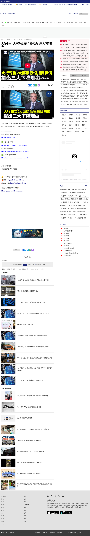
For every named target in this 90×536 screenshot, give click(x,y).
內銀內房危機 (68, 243)
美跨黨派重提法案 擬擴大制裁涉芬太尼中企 (75, 67)
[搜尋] (89, 14)
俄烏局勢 (66, 240)
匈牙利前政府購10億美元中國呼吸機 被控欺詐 (75, 93)
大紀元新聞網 (28, 39)
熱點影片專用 (18, 39)
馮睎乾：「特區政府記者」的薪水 (73, 87)
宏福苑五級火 (68, 255)
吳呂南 (78, 118)
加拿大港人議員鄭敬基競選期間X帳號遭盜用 (75, 90)
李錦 (83, 125)
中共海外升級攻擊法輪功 (71, 253)
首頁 (2, 22)
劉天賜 (78, 115)
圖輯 (25, 518)
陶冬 (63, 132)
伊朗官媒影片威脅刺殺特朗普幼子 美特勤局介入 (75, 104)
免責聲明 (52, 532)
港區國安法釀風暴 (69, 248)
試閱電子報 (3, 13)
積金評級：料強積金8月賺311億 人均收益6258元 (74, 70)
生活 (55, 22)
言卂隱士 (79, 128)
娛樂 (2, 25)
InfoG (42, 22)
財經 (37, 22)
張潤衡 (77, 125)
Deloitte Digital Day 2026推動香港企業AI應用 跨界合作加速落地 (75, 50)
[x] (59, 496)
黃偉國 (64, 121)
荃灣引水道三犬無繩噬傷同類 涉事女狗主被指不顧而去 (75, 82)
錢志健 (64, 118)
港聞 (24, 22)
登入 (25, 264)
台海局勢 (66, 233)
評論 (51, 22)
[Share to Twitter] (31, 85)
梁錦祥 (71, 118)
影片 (2, 39)
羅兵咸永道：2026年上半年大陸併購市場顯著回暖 (75, 45)
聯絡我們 (45, 532)
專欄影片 (9, 39)
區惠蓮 (64, 135)
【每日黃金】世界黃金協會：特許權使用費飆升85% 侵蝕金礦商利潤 (75, 79)
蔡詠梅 (85, 121)
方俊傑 (85, 115)
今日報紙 (3, 496)
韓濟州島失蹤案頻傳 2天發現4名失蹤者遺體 (75, 85)
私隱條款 (59, 532)
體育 (80, 22)
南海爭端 (66, 236)
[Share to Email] (39, 85)
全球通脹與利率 (68, 231)
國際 (33, 22)
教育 (85, 22)
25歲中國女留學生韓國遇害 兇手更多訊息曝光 (75, 61)
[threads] (55, 496)
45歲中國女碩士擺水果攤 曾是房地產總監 (75, 101)
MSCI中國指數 (22, 269)
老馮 (86, 128)
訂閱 (35, 264)
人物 (2, 524)
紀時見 (66, 228)
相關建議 (37, 532)
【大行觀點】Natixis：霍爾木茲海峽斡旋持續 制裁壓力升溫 (75, 47)
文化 (64, 22)
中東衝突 (66, 238)
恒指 (14, 269)
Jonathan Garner (33, 269)
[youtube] (63, 496)
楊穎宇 (78, 121)
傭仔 (70, 125)
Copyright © (68, 532)
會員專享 (9, 22)
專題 (2, 518)
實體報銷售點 (12, 13)
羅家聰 (85, 118)
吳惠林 (64, 128)
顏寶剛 (71, 121)
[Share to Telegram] (34, 85)
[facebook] (51, 496)
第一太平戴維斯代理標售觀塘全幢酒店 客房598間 (75, 53)
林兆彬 (64, 125)
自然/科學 (70, 22)
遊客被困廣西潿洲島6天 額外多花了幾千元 (74, 64)
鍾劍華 (71, 115)
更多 (83, 132)
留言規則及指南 (4, 260)
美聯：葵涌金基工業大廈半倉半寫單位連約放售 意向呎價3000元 (75, 59)
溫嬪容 (69, 132)
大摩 (42, 269)
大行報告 (66, 245)
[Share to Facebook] (29, 85)
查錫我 (77, 132)
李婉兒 (71, 128)
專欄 (46, 22)
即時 (15, 22)
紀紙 (76, 22)
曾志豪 (64, 115)
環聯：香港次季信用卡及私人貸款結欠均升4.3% (75, 56)
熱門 (19, 22)
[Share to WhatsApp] (36, 85)
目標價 (8, 269)
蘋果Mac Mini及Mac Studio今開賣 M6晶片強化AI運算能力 (75, 99)
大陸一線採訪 (68, 250)
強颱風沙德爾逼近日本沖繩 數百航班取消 (75, 96)
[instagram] (47, 496)
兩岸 (28, 22)
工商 (25, 521)
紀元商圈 (75, 13)
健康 (59, 22)
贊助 (70, 13)
